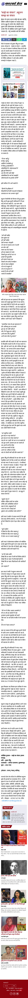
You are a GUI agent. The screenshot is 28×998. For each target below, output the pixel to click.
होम (6, 988)
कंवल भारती (3, 849)
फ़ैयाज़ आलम (3, 906)
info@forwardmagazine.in (12, 801)
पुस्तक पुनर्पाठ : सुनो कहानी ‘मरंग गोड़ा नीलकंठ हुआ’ (13, 904)
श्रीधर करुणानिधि (4, 963)
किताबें (17, 990)
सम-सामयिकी (11, 988)
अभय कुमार (3, 878)
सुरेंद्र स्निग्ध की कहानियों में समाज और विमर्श (11, 961)
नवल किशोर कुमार (4, 936)
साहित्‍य (8, 990)
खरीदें (20, 990)
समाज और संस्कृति (18, 988)
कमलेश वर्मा (4, 35)
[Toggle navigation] (25, 4)
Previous (3, 73)
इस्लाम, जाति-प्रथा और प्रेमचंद (8, 876)
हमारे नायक (13, 990)
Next (25, 73)
